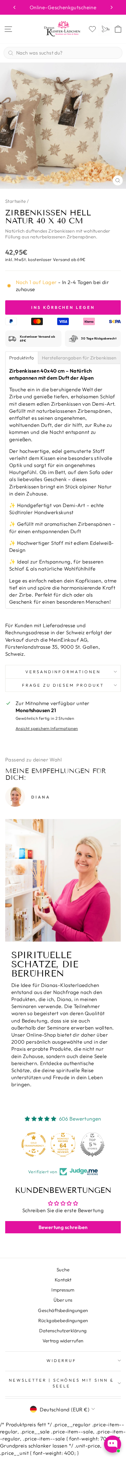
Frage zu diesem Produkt (63, 685)
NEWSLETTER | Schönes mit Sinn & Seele (61, 1383)
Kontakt (63, 1280)
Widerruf (61, 1360)
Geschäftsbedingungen (63, 1310)
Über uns (63, 1300)
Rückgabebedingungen (63, 1320)
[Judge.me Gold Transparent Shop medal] (33, 1144)
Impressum (63, 1290)
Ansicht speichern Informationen (47, 728)
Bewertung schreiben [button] (63, 1227)
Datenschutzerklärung (63, 1331)
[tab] (21, 357)
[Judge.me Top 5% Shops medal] (92, 1144)
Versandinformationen (63, 671)
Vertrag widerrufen (63, 1341)
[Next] (111, 7)
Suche (63, 1270)
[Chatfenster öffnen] (112, 1444)
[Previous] (14, 7)
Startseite (15, 201)
